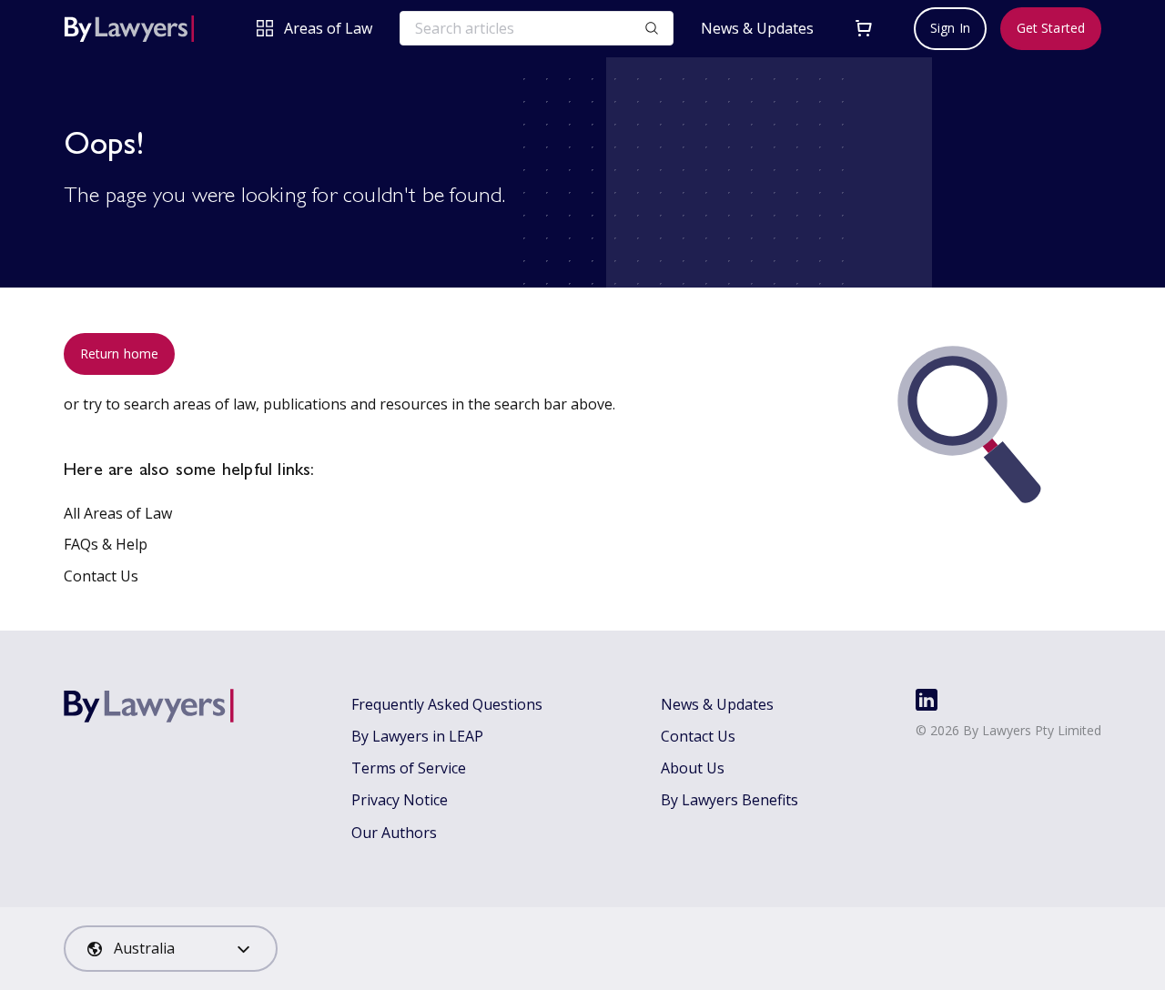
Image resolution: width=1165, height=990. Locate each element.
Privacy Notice (399, 800)
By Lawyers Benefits (729, 800)
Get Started (1051, 27)
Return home (119, 353)
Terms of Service (408, 768)
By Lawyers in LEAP (417, 736)
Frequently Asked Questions (446, 704)
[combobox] (171, 948)
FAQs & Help (105, 544)
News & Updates (757, 28)
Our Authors (394, 833)
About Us (692, 768)
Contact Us (101, 576)
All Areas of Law (118, 513)
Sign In (950, 27)
